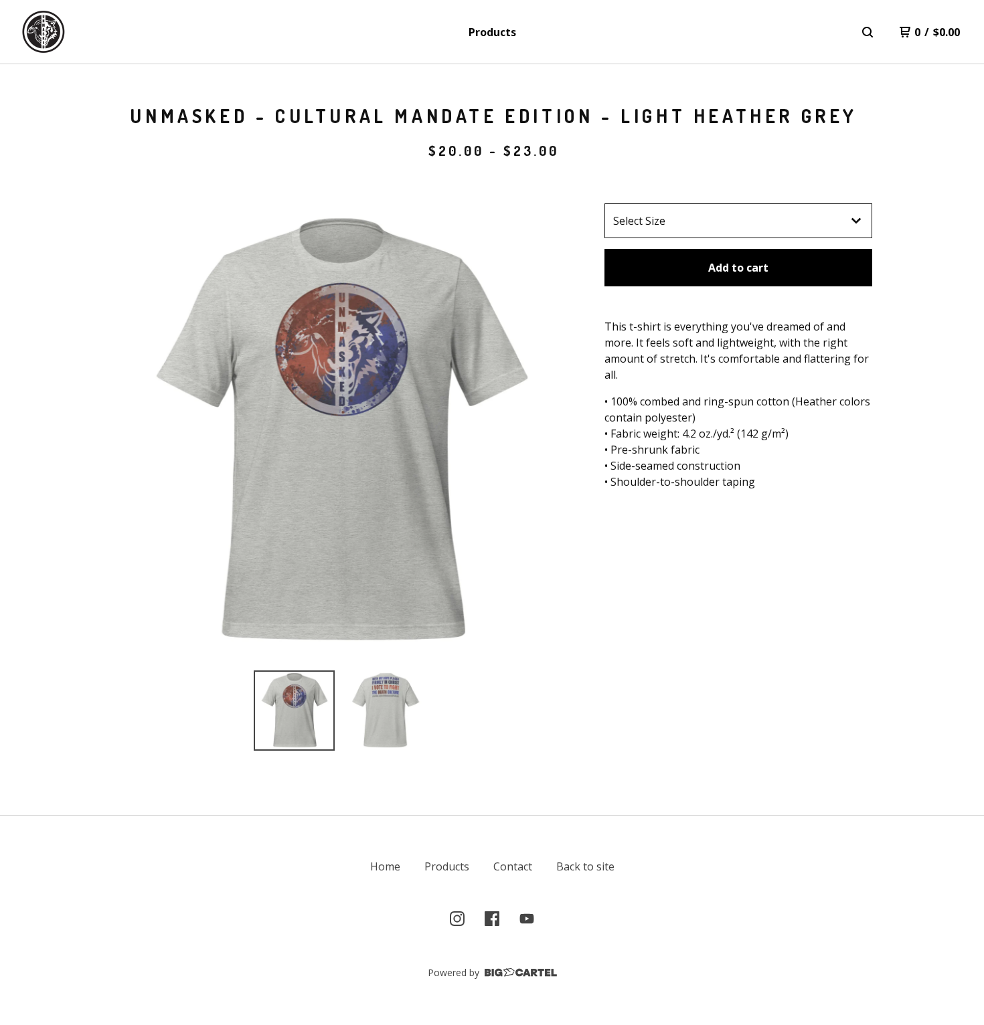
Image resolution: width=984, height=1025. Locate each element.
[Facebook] (492, 919)
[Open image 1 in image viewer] (340, 431)
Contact (512, 866)
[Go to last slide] (130, 431)
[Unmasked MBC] (43, 32)
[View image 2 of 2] (385, 710)
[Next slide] (549, 431)
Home (385, 866)
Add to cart (738, 267)
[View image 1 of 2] (294, 710)
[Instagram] (457, 919)
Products (492, 32)
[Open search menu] (867, 32)
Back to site (585, 866)
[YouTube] (527, 919)
